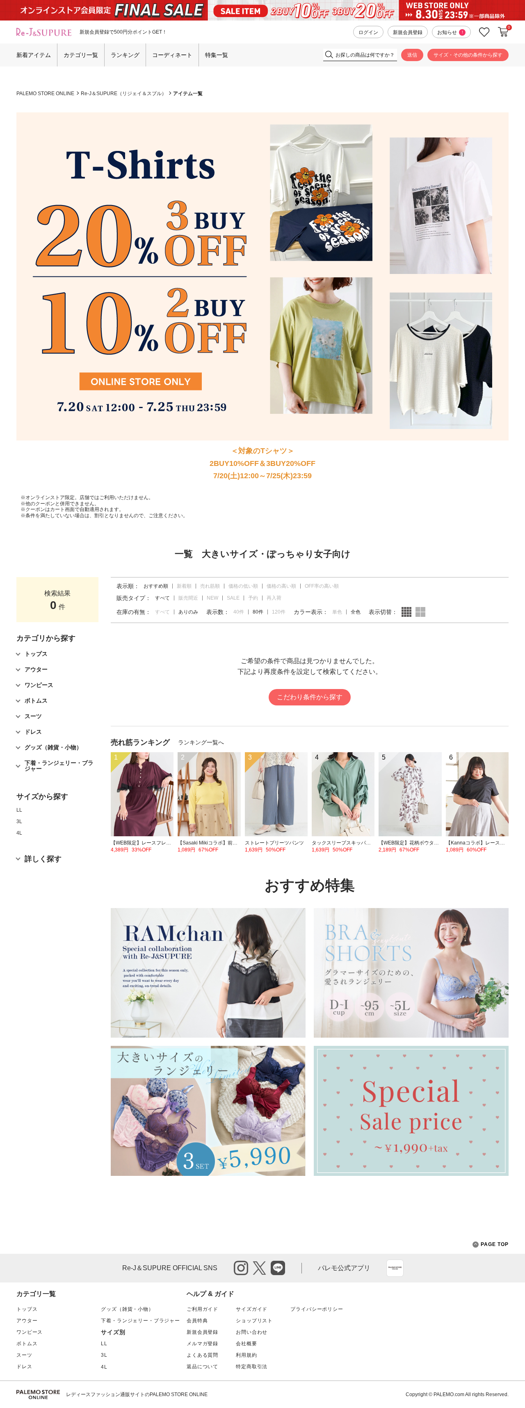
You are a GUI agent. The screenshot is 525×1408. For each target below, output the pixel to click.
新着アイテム (33, 55)
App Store (395, 1268)
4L (19, 833)
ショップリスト (254, 1321)
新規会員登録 (407, 32)
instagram (241, 1268)
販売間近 (188, 598)
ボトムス (26, 1343)
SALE (233, 598)
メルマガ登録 (202, 1343)
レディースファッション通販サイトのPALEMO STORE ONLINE (137, 1394)
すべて (162, 612)
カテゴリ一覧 (81, 55)
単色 (337, 612)
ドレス (24, 1366)
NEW (212, 598)
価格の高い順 (281, 586)
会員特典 (197, 1321)
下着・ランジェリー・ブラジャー (140, 1321)
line (278, 1268)
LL (19, 810)
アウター (26, 1321)
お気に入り (484, 32)
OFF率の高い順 (322, 586)
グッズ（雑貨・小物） (127, 1309)
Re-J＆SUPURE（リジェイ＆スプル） (124, 93)
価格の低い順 (243, 586)
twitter (259, 1268)
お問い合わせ (251, 1332)
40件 (238, 612)
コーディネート (172, 55)
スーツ (24, 1355)
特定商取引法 (251, 1366)
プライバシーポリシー (316, 1309)
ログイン (368, 32)
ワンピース (29, 1332)
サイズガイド (251, 1309)
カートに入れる (503, 32)
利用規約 (246, 1355)
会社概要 (246, 1343)
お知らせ (450, 32)
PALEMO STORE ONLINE (45, 93)
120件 (278, 612)
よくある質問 (202, 1355)
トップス (26, 1309)
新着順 (184, 586)
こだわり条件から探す (309, 697)
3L (19, 821)
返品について (202, 1366)
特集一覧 (216, 55)
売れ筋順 (210, 586)
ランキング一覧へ (201, 742)
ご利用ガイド (202, 1309)
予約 (253, 598)
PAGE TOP (495, 1244)
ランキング (125, 55)
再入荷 (274, 598)
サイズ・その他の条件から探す (468, 55)
